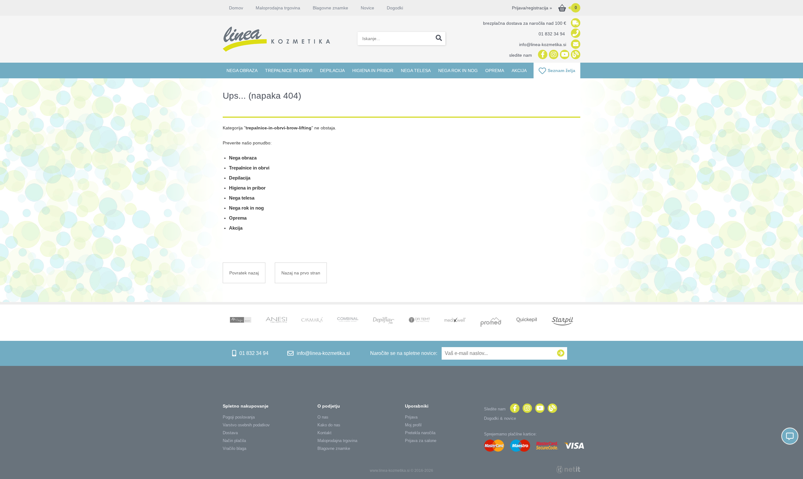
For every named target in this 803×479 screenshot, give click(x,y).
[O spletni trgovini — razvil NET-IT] (568, 469)
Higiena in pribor (372, 70)
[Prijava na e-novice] (561, 353)
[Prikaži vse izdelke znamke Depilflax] (383, 321)
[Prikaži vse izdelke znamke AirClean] (240, 320)
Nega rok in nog (458, 70)
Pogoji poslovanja (239, 417)
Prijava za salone (420, 440)
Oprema (494, 70)
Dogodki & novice (500, 418)
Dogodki (395, 7)
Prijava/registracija (532, 7)
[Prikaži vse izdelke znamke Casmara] (312, 320)
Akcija (519, 70)
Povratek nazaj (244, 272)
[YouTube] (563, 55)
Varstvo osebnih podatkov (246, 425)
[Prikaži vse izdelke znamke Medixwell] (455, 320)
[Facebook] (541, 55)
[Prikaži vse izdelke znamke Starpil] (562, 322)
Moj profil (413, 425)
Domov (236, 7)
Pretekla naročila (420, 432)
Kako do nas (328, 425)
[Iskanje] (438, 38)
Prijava (411, 417)
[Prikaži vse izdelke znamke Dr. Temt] (419, 320)
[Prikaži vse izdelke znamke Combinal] (348, 320)
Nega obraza (242, 70)
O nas (322, 417)
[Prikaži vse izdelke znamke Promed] (491, 322)
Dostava (230, 432)
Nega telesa (416, 70)
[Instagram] (552, 55)
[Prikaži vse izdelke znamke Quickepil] (526, 320)
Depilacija (332, 70)
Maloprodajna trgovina (278, 7)
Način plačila (234, 440)
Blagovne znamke (333, 448)
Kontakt (324, 432)
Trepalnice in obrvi (288, 70)
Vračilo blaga (234, 448)
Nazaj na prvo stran (300, 272)
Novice (367, 7)
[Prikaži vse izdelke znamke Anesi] (276, 320)
